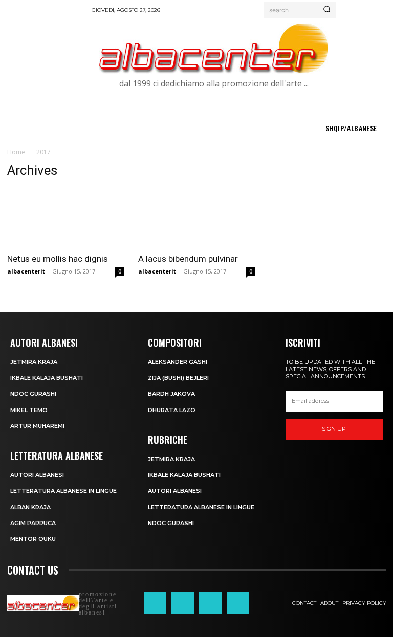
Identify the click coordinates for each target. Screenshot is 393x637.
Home (16, 152)
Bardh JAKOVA (171, 393)
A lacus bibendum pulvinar (188, 259)
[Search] (327, 10)
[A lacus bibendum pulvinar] (196, 217)
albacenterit (26, 271)
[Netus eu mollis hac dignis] (65, 217)
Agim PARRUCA (33, 523)
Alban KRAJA (30, 507)
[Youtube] (238, 603)
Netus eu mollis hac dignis (57, 259)
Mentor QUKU (33, 538)
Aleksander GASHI (177, 362)
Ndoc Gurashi (33, 393)
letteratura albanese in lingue (63, 490)
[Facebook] (155, 603)
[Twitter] (210, 603)
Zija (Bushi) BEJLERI (178, 377)
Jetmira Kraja (33, 362)
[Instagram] (182, 603)
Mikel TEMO (29, 410)
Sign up (334, 429)
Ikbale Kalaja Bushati (46, 377)
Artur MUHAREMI (37, 425)
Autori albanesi (37, 475)
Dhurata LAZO (171, 410)
